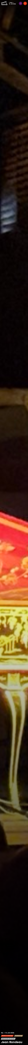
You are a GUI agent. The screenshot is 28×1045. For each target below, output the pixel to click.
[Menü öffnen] (25, 3)
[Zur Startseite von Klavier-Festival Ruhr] (4, 3)
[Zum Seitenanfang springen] (25, 1041)
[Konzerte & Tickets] (20, 3)
